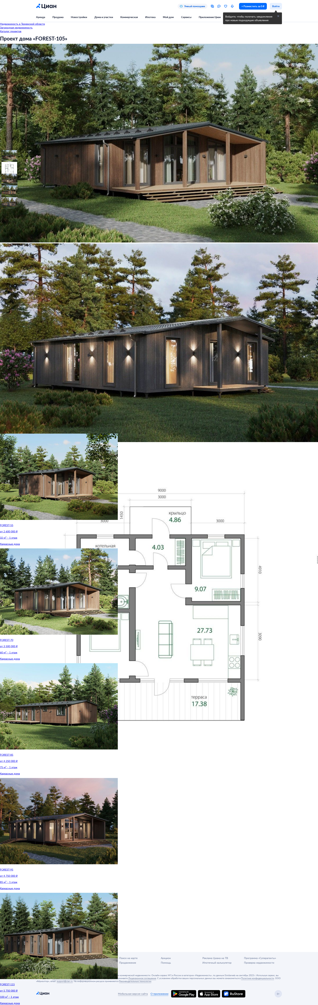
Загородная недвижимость (16, 27)
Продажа (57, 17)
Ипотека (150, 17)
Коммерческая (129, 17)
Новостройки (79, 17)
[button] (6, 154)
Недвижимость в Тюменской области (22, 24)
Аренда (40, 17)
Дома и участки (103, 17)
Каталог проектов (10, 31)
